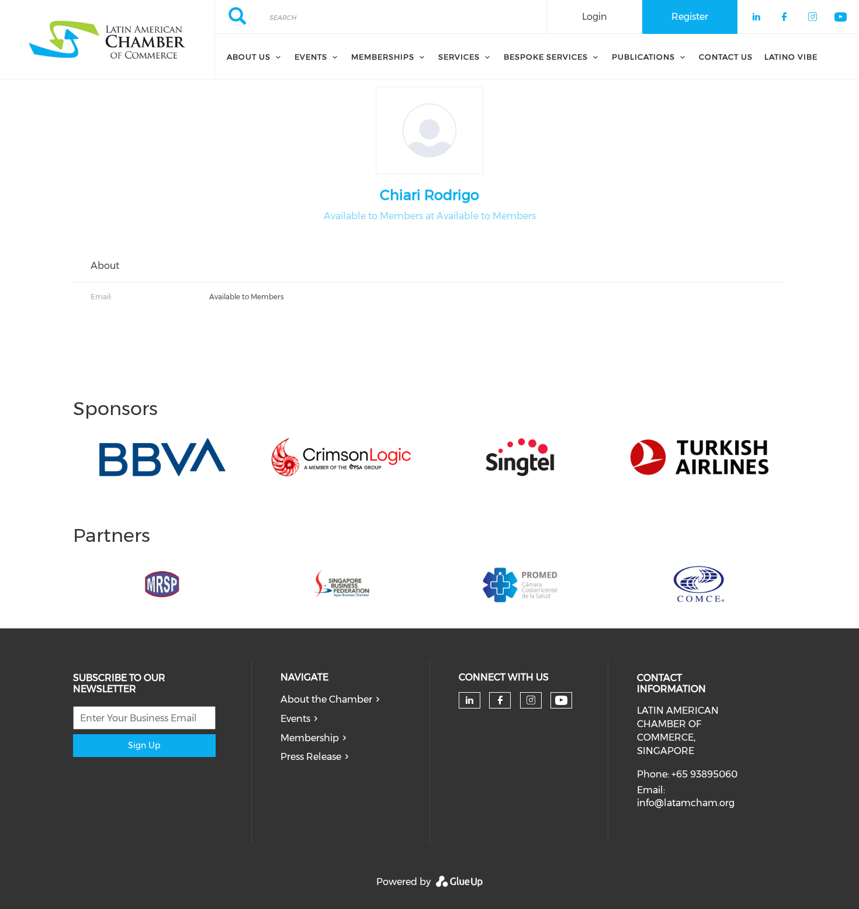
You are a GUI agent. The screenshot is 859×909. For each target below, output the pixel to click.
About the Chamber (326, 699)
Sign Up (144, 745)
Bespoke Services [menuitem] (546, 56)
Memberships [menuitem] (382, 56)
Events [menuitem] (311, 56)
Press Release (310, 756)
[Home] (107, 40)
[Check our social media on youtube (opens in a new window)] (561, 700)
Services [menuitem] (459, 56)
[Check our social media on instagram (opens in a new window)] (531, 700)
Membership (309, 738)
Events (295, 718)
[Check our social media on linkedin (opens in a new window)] (469, 700)
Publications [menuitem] (643, 56)
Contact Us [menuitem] (726, 56)
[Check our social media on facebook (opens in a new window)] (500, 700)
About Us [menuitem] (249, 56)
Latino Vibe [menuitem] (791, 56)
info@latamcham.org (686, 802)
